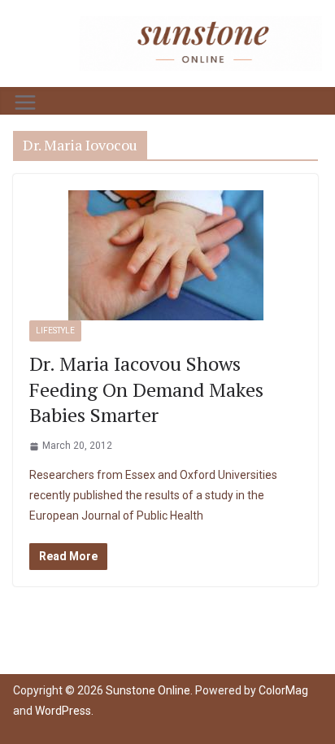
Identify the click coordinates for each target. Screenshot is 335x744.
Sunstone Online (148, 690)
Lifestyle (55, 330)
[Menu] (25, 102)
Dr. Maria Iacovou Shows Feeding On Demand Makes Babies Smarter (146, 388)
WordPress (63, 710)
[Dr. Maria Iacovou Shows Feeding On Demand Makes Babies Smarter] (165, 255)
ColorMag (283, 690)
